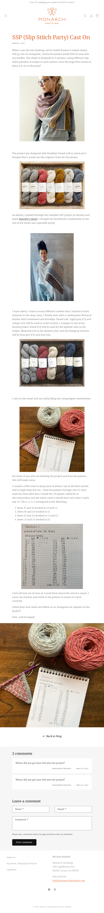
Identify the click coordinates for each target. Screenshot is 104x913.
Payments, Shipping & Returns (22, 863)
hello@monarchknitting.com (69, 880)
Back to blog (54, 736)
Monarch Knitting (47, 907)
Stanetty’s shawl (28, 219)
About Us (11, 857)
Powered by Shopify (63, 907)
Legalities (11, 869)
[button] (6, 16)
